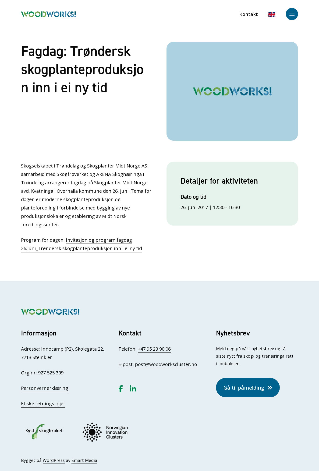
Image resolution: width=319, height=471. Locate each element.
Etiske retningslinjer (43, 403)
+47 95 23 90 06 (154, 349)
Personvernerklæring (44, 388)
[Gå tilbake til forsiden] (48, 13)
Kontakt (248, 14)
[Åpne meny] (292, 14)
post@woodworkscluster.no (166, 364)
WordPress (54, 460)
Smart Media (84, 460)
